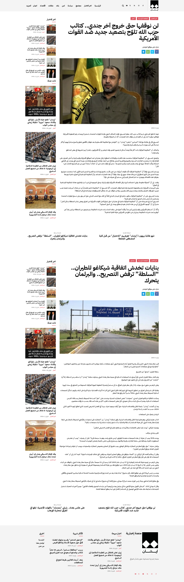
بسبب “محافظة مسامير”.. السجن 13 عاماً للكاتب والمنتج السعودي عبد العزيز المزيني (66, 551)
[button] (123, 6)
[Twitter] (130, 5)
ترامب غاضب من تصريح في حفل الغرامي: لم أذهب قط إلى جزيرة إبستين (35, 72)
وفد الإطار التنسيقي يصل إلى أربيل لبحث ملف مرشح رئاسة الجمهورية (36, 50)
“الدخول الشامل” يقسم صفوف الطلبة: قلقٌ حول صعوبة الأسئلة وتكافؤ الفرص (67, 541)
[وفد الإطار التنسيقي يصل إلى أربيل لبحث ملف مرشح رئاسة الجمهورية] (51, 51)
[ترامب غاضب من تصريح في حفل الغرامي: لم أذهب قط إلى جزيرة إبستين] (51, 73)
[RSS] (134, 5)
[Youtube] (126, 5)
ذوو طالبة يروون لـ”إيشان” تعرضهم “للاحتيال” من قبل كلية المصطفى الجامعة (126, 237)
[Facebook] (143, 5)
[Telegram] (143, 52)
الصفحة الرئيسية (143, 18)
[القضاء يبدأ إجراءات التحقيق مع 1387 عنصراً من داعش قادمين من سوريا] (51, 62)
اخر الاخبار (42, 43)
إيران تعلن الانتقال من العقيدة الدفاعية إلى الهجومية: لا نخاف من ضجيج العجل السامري (36, 39)
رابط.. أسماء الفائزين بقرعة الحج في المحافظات (69, 561)
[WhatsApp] (148, 52)
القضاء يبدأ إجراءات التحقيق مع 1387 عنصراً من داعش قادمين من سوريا (35, 61)
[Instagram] (138, 5)
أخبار (43, 32)
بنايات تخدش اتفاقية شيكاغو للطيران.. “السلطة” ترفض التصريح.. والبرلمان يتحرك (57, 237)
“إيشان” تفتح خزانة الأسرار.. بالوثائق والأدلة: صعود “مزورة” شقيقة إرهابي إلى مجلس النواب (35, 28)
